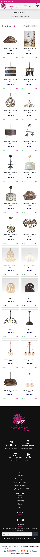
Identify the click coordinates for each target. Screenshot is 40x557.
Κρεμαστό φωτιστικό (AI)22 (10, 266)
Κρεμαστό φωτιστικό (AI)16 (29, 142)
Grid (4, 26)
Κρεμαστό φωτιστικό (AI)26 (10, 328)
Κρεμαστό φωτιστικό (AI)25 (29, 297)
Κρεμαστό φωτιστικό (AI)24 (10, 297)
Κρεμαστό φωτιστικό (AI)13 (10, 111)
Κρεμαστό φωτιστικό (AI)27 (29, 328)
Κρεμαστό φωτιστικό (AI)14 (29, 111)
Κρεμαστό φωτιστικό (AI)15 (10, 142)
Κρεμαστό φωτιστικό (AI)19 (10, 204)
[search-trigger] (34, 6)
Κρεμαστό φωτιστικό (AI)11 (10, 80)
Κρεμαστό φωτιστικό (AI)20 (10, 235)
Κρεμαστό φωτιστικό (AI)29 (29, 359)
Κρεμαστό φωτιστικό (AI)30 (29, 390)
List (9, 26)
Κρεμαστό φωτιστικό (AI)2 (29, 204)
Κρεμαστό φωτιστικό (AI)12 (29, 80)
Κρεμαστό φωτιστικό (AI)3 (10, 390)
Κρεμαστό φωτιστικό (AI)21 (29, 235)
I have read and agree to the (21, 538)
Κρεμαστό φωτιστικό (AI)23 (29, 266)
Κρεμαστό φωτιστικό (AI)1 (10, 49)
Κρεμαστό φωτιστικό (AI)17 (10, 173)
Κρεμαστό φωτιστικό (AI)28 (10, 359)
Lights (16, 16)
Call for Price (10, 53)
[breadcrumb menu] (12, 16)
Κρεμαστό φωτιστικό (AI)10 (29, 49)
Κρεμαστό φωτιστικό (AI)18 (29, 173)
